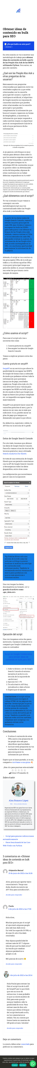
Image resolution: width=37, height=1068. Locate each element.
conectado (25, 1044)
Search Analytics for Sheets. (15, 453)
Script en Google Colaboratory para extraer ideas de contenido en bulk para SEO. (19, 657)
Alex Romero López (18, 800)
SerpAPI (6, 368)
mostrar (8, 47)
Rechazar (23, 1065)
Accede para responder (14, 895)
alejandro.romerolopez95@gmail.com (18, 2)
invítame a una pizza (22, 762)
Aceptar (14, 1065)
